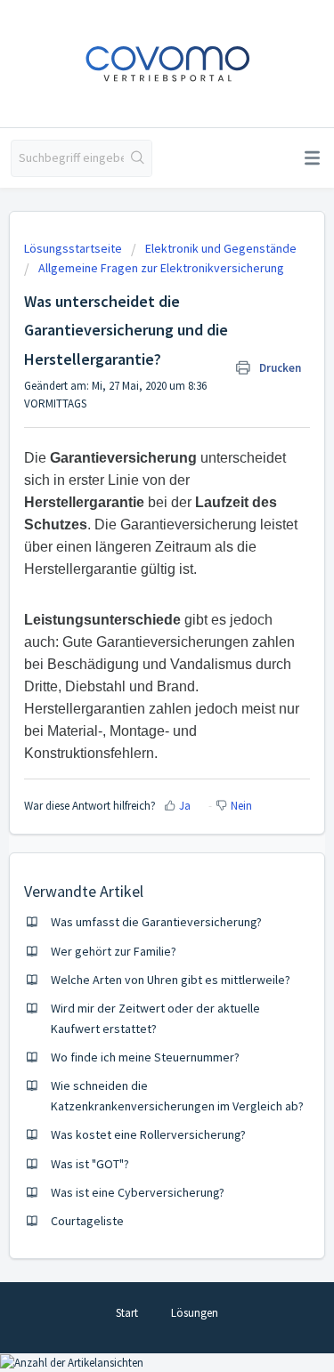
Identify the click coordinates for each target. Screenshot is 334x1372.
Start (127, 1312)
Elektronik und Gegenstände (221, 248)
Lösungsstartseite (74, 248)
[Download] (134, 682)
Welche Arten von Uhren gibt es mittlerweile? (170, 980)
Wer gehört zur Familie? (113, 951)
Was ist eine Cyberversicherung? (137, 1192)
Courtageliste (87, 1221)
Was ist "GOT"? (90, 1164)
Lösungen (194, 1312)
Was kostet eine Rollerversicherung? (148, 1134)
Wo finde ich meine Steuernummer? (145, 1057)
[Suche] (137, 158)
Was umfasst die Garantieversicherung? (156, 922)
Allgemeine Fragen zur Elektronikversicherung (161, 268)
